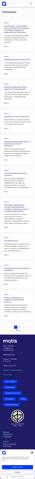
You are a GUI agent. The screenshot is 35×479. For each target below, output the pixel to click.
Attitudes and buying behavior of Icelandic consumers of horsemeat (17, 144)
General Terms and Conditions (12, 370)
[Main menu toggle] (31, 4)
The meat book (10, 381)
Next (18, 330)
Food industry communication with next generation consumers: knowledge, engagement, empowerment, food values (17, 29)
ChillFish (23, 399)
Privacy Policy (20, 476)
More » (6, 46)
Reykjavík (6, 432)
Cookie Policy (13, 476)
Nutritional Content (11, 405)
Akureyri (6, 441)
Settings (17, 472)
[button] (32, 453)
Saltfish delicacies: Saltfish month (17, 60)
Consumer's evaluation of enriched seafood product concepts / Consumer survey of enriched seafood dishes (16, 208)
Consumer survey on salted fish (16, 117)
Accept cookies (18, 467)
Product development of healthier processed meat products (14, 300)
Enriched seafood (11, 241)
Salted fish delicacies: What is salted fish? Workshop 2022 (15, 88)
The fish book (9, 387)
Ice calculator (9, 399)
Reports (6, 23)
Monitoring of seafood (12, 393)
